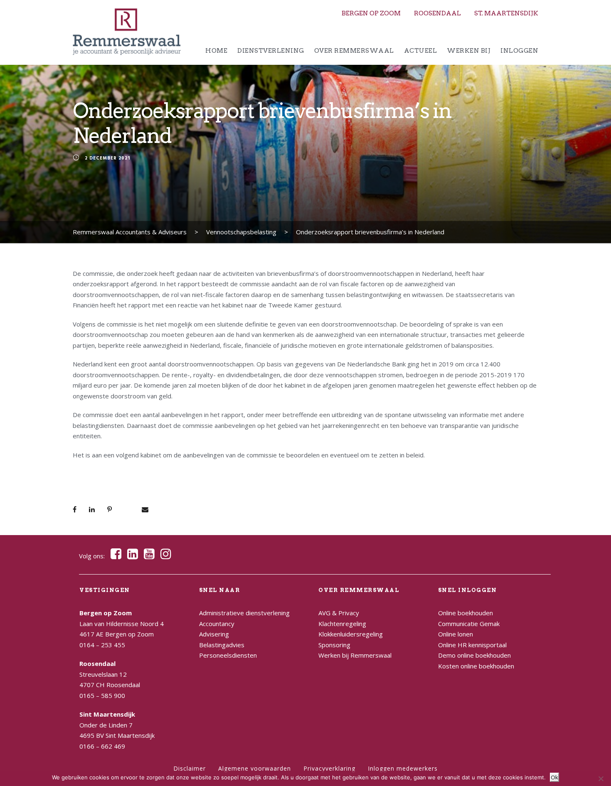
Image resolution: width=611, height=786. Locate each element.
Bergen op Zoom (371, 13)
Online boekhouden (465, 613)
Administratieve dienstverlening (244, 613)
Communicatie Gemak (469, 623)
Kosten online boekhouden (476, 666)
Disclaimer (189, 768)
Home (216, 50)
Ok (554, 777)
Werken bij (468, 50)
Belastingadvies (221, 645)
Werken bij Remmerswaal (355, 655)
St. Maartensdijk (506, 13)
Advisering (214, 634)
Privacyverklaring (329, 768)
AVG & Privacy (338, 613)
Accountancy (216, 623)
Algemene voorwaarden (254, 768)
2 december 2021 (107, 158)
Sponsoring (334, 645)
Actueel (420, 50)
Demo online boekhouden (474, 655)
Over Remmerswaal (354, 50)
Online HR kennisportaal (472, 645)
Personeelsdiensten (228, 655)
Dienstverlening (270, 50)
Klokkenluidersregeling (350, 634)
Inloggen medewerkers (403, 768)
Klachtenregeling (342, 623)
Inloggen (519, 50)
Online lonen (455, 634)
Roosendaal (437, 13)
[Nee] (600, 778)
